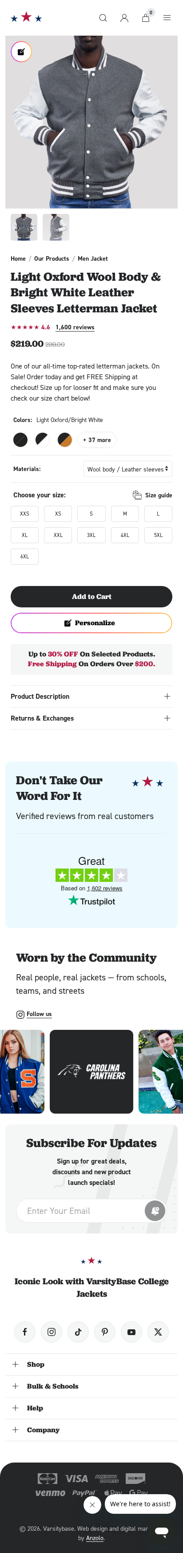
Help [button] (35, 1408)
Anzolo (94, 1537)
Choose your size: (39, 495)
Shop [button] (35, 1364)
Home (18, 258)
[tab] (24, 227)
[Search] (103, 18)
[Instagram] (51, 1332)
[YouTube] (131, 1332)
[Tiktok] (78, 1332)
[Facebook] (25, 1332)
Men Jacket (93, 258)
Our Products (51, 258)
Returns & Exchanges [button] (42, 718)
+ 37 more (97, 440)
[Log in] (124, 18)
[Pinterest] (104, 1332)
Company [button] (43, 1429)
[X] (158, 1332)
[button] (91, 122)
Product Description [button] (40, 696)
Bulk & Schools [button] (53, 1386)
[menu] (167, 18)
